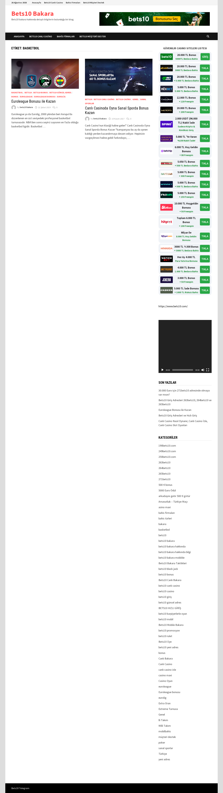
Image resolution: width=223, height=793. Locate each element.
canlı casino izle (167, 669)
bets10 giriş (165, 597)
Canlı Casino (165, 664)
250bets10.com (167, 457)
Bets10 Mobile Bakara (171, 625)
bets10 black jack (168, 569)
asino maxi (165, 507)
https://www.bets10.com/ (173, 306)
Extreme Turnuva (168, 709)
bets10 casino (123, 99)
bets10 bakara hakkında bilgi (175, 552)
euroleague (26, 96)
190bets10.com (167, 445)
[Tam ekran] (207, 369)
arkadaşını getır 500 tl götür (174, 496)
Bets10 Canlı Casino (53, 2)
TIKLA (204, 68)
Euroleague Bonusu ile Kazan (33, 101)
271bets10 (164, 479)
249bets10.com (167, 451)
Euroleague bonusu (44, 96)
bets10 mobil (166, 619)
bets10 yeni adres (168, 647)
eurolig (61, 96)
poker (162, 742)
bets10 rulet (165, 636)
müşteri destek (167, 737)
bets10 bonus (40, 92)
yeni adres (164, 759)
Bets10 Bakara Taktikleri (173, 563)
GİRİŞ (205, 56)
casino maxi (165, 675)
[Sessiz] (202, 369)
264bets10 (164, 468)
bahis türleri (165, 518)
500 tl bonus (165, 485)
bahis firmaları (167, 513)
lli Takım (163, 720)
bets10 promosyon (169, 630)
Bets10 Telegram (20, 788)
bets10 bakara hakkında (172, 546)
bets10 (28, 92)
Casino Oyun (165, 681)
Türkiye (163, 753)
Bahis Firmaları (73, 2)
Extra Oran (165, 703)
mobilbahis (165, 731)
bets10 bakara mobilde (171, 557)
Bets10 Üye (165, 641)
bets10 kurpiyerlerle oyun (173, 613)
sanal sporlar (166, 748)
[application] (185, 346)
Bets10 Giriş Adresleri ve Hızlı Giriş (178, 415)
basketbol (17, 92)
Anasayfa (36, 2)
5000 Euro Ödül (167, 490)
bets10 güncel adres (60, 92)
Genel (135, 99)
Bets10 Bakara (32, 13)
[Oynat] (162, 369)
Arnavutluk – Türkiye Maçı (173, 501)
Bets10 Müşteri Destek (93, 2)
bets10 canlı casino (104, 99)
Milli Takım (165, 725)
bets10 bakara (26, 107)
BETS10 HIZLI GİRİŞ (170, 608)
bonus (14, 96)
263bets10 (164, 462)
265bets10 (164, 473)
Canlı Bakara (166, 658)
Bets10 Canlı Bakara (170, 580)
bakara (162, 524)
